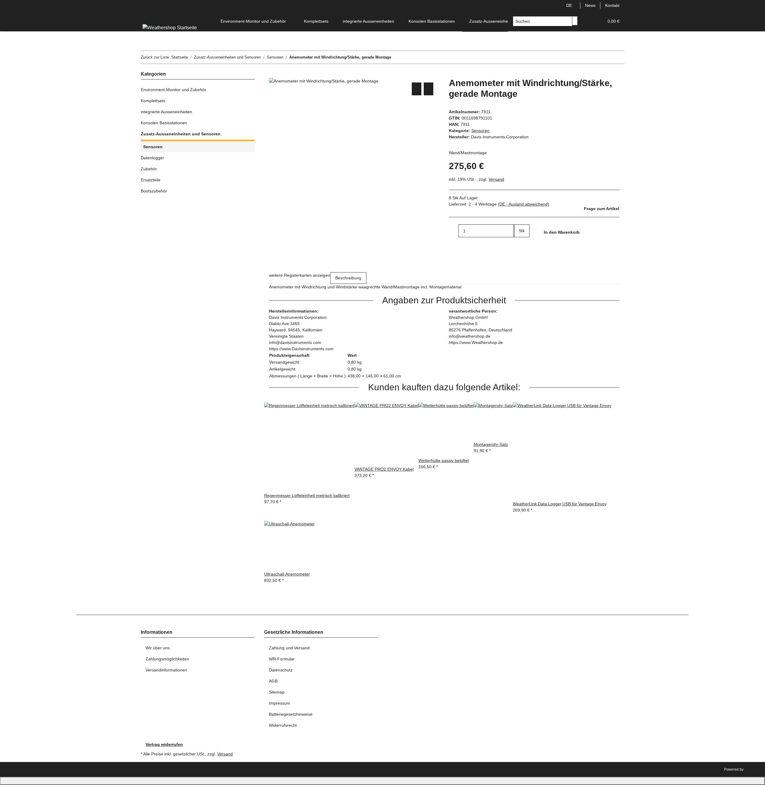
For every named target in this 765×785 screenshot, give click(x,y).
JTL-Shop (752, 769)
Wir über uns (158, 647)
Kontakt (612, 5)
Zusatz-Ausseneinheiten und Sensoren (181, 133)
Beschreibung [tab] (348, 278)
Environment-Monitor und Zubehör (173, 89)
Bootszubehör (154, 191)
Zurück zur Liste (155, 57)
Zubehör (149, 168)
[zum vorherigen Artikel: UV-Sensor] (396, 57)
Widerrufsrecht (283, 725)
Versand (496, 179)
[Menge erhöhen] (519, 243)
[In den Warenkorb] (274, 74)
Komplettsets (153, 100)
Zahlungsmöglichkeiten (167, 659)
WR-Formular (282, 659)
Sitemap (276, 692)
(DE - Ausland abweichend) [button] (523, 204)
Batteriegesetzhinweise (291, 714)
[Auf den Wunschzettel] (428, 88)
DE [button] (569, 5)
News (590, 5)
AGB (273, 681)
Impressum (279, 703)
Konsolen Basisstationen (164, 122)
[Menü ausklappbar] (148, 16)
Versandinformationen (166, 670)
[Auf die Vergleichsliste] (416, 88)
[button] (587, 21)
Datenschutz (281, 670)
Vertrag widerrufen (164, 744)
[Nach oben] (382, 781)
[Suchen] (575, 20)
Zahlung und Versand (289, 647)
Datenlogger (152, 157)
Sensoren (480, 130)
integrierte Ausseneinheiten (166, 111)
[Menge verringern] (453, 230)
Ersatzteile (150, 179)
